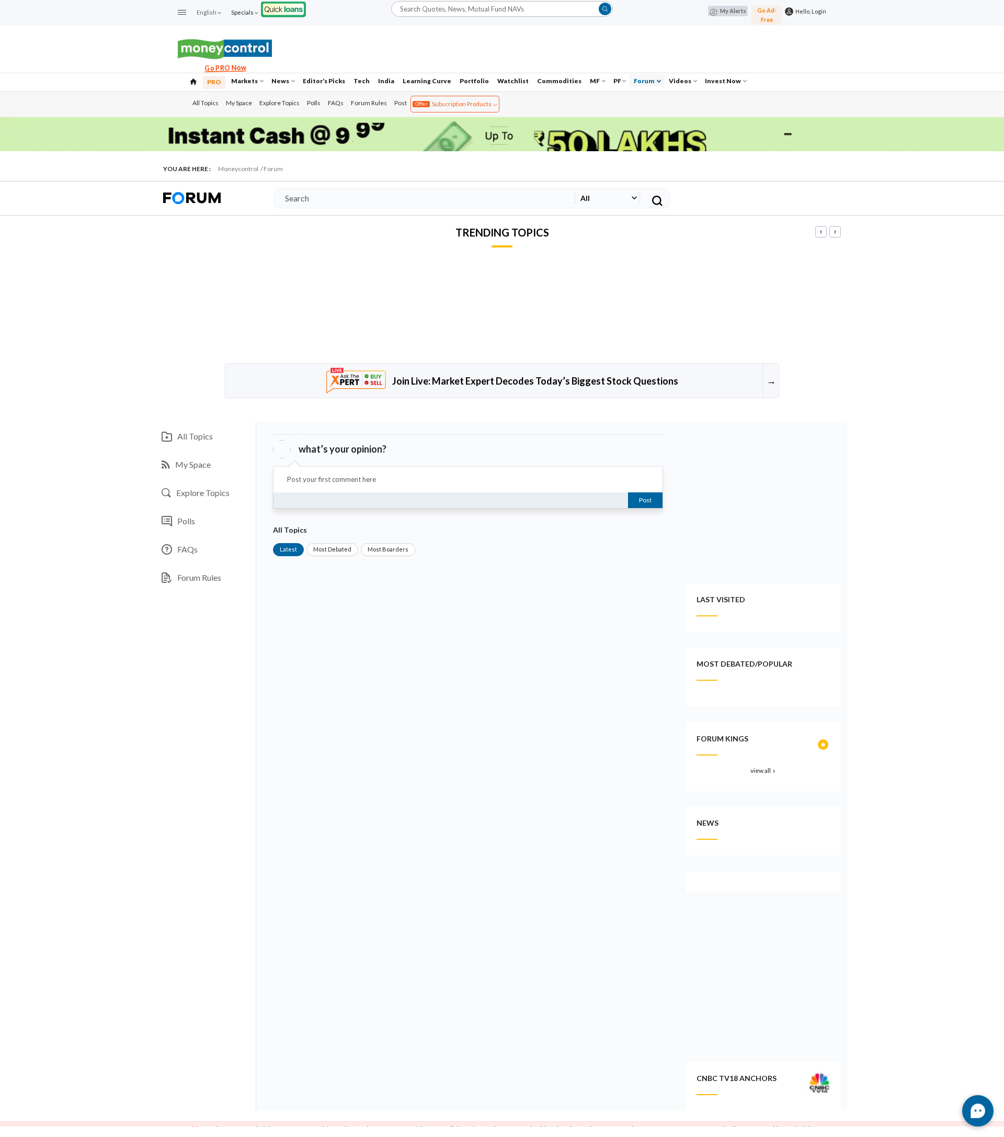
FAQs (336, 103)
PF (617, 81)
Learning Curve (427, 81)
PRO (214, 82)
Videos (680, 81)
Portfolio (474, 81)
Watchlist (513, 81)
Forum (645, 81)
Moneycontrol (238, 169)
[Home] (193, 80)
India (386, 81)
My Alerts (733, 10)
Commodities (559, 81)
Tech (361, 81)
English (206, 12)
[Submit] (605, 9)
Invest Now (723, 81)
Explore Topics (279, 103)
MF (595, 81)
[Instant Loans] (283, 8)
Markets (245, 81)
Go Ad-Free (767, 15)
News (280, 81)
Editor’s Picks (324, 81)
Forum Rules (369, 103)
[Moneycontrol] (225, 48)
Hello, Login (809, 11)
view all (763, 770)
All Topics (205, 103)
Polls (314, 103)
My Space (239, 103)
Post (400, 103)
